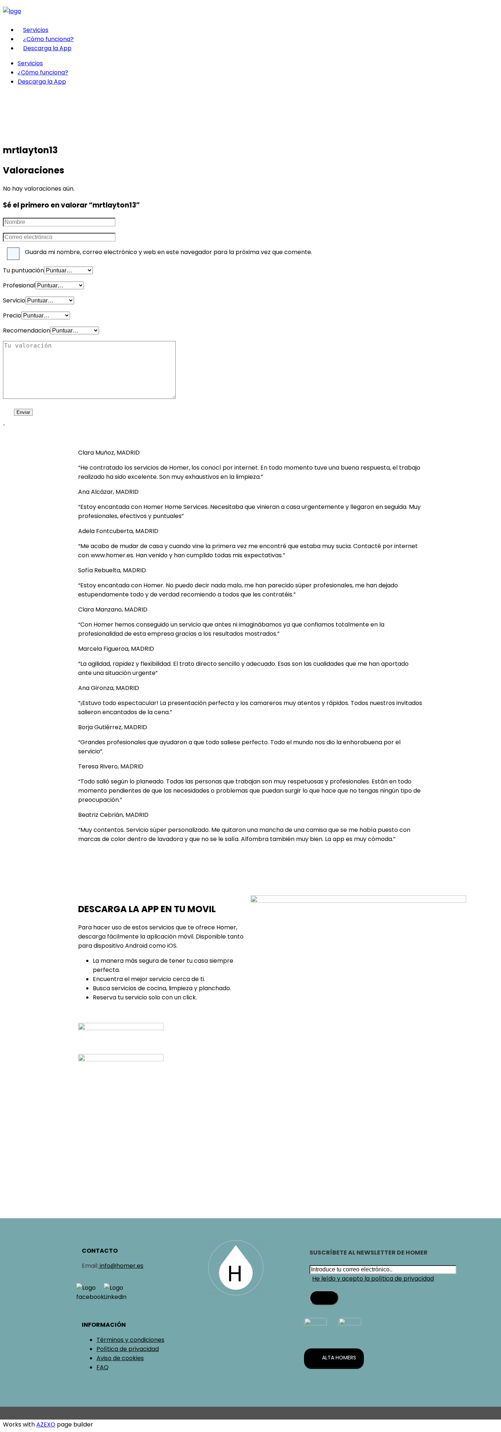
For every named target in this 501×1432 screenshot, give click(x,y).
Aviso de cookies (120, 1358)
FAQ (102, 1367)
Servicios (35, 30)
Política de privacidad (127, 1349)
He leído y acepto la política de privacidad (373, 1278)
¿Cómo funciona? (48, 39)
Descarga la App (47, 48)
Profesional (19, 285)
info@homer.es (120, 1266)
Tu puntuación (23, 270)
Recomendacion (26, 330)
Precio (12, 315)
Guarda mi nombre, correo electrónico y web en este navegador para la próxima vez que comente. (168, 252)
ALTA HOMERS (339, 1357)
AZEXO (45, 1424)
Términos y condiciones (130, 1340)
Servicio (14, 300)
